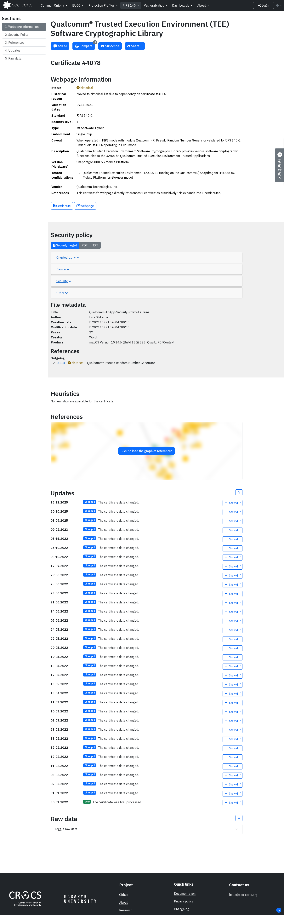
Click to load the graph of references (146, 451)
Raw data (14, 58)
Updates (14, 50)
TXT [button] (95, 245)
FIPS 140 (130, 5)
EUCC (76, 5)
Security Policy (18, 35)
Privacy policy (183, 901)
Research (125, 910)
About (202, 5)
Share (135, 46)
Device (61, 269)
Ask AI (62, 46)
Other (60, 293)
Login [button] (265, 5)
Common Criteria (53, 5)
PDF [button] (85, 245)
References (16, 42)
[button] (239, 492)
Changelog (181, 909)
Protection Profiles (101, 5)
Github (123, 895)
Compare (87, 45)
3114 (61, 363)
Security (62, 281)
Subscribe (112, 46)
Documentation (185, 893)
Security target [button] (66, 245)
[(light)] (278, 5)
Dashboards (181, 5)
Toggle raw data (66, 829)
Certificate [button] (63, 206)
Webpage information (23, 27)
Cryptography (66, 257)
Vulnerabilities (154, 5)
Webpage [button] (87, 206)
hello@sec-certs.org (243, 895)
